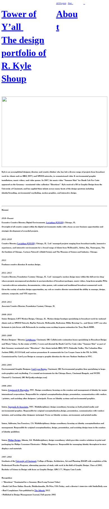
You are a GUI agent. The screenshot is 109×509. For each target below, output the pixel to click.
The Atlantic (39, 490)
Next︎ (70, 3)
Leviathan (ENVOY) (55, 222)
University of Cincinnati (26, 461)
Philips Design (14, 440)
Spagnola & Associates (18, 407)
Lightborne (30, 339)
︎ (84, 3)
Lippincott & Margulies (18, 390)
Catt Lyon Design (39, 369)
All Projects (61, 3)
